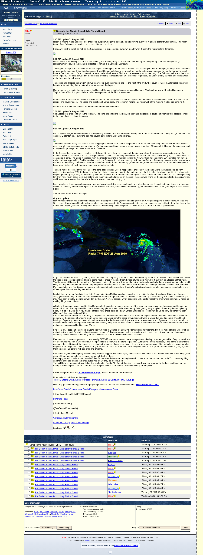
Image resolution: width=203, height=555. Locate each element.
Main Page (7, 29)
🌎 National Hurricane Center (11, 175)
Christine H (29, 514)
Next (179, 23)
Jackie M (47, 516)
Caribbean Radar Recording (65, 418)
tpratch (71, 514)
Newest (13, 89)
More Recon (8, 116)
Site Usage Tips (9, 140)
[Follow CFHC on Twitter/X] (11, 170)
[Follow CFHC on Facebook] (10, 165)
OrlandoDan (113, 484)
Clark (73, 511)
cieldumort (39, 516)
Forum (5, 89)
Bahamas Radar (60, 399)
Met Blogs (7, 36)
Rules (142, 16)
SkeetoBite (55, 514)
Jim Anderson (114, 492)
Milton (130, 8)
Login (6, 8)
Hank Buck (62, 516)
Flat (187, 23)
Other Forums (121, 14)
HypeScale (5, 76)
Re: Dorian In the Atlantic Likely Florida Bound (56, 464)
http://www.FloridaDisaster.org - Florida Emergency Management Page (85, 389)
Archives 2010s (31, 24)
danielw (67, 511)
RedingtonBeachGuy (42, 514)
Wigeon (54, 516)
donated (88, 540)
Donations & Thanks (11, 92)
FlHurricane (11, 12)
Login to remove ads (11, 180)
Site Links (7, 132)
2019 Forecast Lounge (89, 372)
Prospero (112, 452)
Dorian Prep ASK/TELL (147, 384)
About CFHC (8, 150)
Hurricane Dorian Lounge (94, 380)
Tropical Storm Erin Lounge (67, 380)
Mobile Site (8, 154)
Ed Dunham (44, 511)
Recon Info (7, 113)
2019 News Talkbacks (48, 24)
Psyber (111, 464)
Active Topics (144, 14)
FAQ (136, 16)
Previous (161, 23)
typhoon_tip (29, 516)
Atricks (61, 511)
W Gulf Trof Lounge (80, 422)
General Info (8, 129)
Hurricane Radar (10, 120)
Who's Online (126, 16)
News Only (7, 33)
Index (171, 23)
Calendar (151, 16)
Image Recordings (11, 105)
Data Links (7, 136)
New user (114, 16)
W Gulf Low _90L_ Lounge (121, 380)
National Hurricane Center (126, 546)
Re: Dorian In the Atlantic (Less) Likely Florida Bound (59, 449)
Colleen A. (54, 511)
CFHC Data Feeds (11, 147)
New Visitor (20, 8)
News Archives (9, 40)
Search (6, 44)
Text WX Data (8, 143)
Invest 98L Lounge (61, 422)
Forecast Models (10, 109)
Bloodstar (64, 514)
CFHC (36, 511)
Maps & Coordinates (11, 102)
